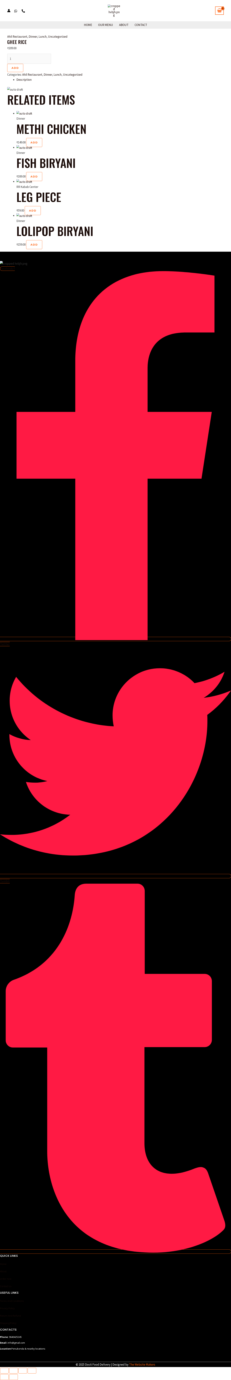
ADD (15, 68)
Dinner (33, 37)
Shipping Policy (8, 1323)
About (123, 25)
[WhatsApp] (15, 11)
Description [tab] (24, 80)
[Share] (22, 1371)
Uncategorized (57, 37)
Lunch (43, 37)
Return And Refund (10, 1315)
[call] (23, 11)
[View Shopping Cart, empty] (219, 10)
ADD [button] (34, 142)
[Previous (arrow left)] (4, 1377)
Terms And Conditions (12, 1301)
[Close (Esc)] (32, 1371)
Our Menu (105, 25)
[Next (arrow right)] (13, 1377)
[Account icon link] (8, 10)
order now (5, 1278)
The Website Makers (142, 1364)
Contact (141, 25)
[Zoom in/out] (4, 1371)
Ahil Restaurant (17, 37)
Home (88, 25)
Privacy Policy (7, 1308)
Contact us (6, 1286)
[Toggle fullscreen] (13, 1371)
